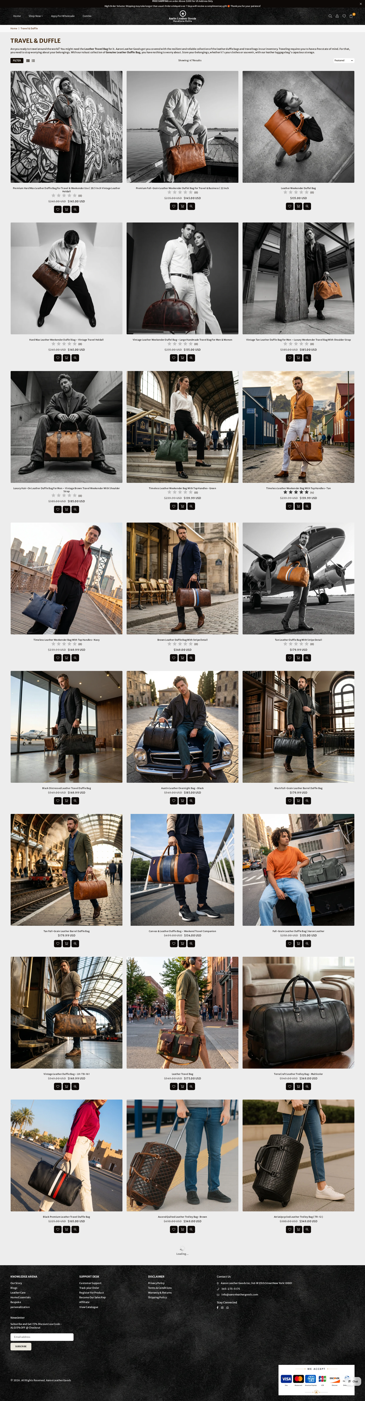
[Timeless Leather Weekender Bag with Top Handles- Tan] (298, 427)
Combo (87, 16)
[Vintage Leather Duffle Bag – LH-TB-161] (66, 1013)
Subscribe (21, 1346)
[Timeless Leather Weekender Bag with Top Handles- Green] (182, 427)
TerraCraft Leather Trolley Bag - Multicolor (298, 1074)
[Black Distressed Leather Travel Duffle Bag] (66, 727)
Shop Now (35, 16)
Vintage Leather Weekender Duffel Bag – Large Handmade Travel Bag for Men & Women (182, 339)
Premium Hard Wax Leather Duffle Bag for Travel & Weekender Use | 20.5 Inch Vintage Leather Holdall (66, 190)
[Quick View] (75, 209)
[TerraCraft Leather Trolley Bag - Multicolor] (298, 1013)
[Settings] (337, 16)
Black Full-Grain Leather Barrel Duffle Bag (299, 788)
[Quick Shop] (298, 1086)
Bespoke (15, 1302)
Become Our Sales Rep (92, 1297)
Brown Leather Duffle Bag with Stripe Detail (182, 639)
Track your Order (89, 1288)
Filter (17, 60)
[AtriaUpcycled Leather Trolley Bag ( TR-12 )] (298, 1155)
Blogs (13, 1288)
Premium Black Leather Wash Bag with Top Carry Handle (41, 1389)
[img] (64, 196)
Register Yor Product (91, 1292)
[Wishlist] (344, 16)
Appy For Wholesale (63, 16)
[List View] (33, 61)
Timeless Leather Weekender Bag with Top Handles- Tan (298, 488)
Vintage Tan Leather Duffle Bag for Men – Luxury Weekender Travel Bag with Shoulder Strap (298, 339)
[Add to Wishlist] (58, 209)
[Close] (63, 1382)
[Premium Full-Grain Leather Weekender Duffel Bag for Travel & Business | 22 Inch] (182, 127)
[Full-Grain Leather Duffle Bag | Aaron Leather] (298, 870)
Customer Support (90, 1283)
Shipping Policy (157, 1297)
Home (17, 16)
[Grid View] (28, 61)
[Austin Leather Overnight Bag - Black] (182, 727)
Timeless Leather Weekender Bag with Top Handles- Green (182, 488)
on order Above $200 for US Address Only (182, 3)
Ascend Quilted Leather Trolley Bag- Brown (182, 1216)
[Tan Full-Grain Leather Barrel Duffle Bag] (66, 870)
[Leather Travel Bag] (182, 1013)
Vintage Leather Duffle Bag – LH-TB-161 (67, 1074)
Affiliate (84, 1302)
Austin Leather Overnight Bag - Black (182, 788)
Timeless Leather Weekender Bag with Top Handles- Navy (66, 639)
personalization (20, 1307)
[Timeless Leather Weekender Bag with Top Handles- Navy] (66, 578)
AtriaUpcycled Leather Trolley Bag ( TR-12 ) (298, 1216)
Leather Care (17, 1292)
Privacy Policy (156, 1283)
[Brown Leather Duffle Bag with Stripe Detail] (182, 578)
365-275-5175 (230, 1289)
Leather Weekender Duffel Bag (298, 188)
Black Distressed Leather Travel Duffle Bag (66, 788)
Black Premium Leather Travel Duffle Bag (66, 1216)
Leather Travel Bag (182, 1074)
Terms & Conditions (160, 1288)
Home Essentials (20, 1297)
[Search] (330, 16)
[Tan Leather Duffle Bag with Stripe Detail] (298, 578)
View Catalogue (88, 1307)
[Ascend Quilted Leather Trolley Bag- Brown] (182, 1155)
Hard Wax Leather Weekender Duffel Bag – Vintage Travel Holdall (66, 339)
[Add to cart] (66, 209)
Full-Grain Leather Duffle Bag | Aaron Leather (299, 931)
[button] (351, 16)
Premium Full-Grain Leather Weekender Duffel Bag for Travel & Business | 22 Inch (182, 188)
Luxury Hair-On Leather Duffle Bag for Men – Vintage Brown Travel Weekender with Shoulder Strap (66, 490)
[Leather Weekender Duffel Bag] (298, 127)
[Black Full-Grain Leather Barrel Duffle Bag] (298, 727)
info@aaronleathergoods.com (239, 1294)
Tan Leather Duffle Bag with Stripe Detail (298, 639)
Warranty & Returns (160, 1292)
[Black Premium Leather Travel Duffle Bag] (66, 1155)
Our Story (16, 1283)
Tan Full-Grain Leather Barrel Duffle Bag (67, 931)
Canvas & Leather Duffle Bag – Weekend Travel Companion (182, 931)
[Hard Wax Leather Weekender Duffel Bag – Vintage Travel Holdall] (66, 278)
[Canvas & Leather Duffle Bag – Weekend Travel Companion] (182, 870)
